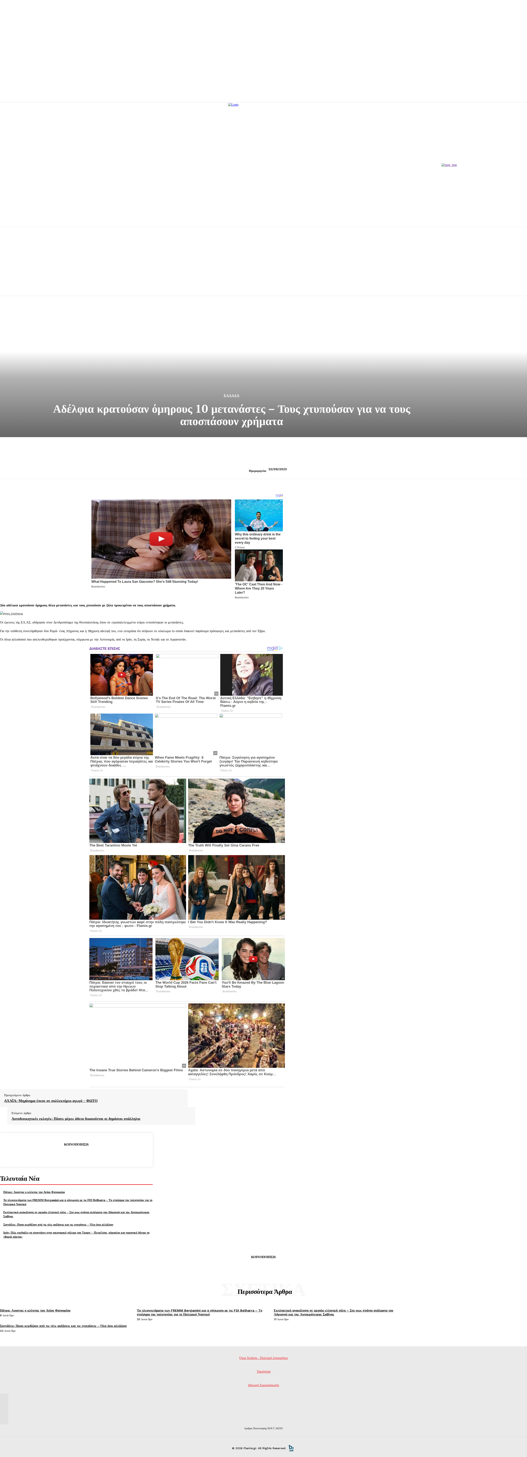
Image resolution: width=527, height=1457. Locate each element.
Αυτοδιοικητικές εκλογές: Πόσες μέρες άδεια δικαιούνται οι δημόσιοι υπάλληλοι (76, 1118)
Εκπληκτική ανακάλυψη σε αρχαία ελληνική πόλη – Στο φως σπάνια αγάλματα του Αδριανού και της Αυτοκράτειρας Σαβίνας (333, 1312)
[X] (61, 1155)
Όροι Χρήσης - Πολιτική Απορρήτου (263, 1358)
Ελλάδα (231, 395)
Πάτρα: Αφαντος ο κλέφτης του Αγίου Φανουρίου (34, 1192)
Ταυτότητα (263, 1371)
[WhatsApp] (91, 1155)
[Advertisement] (263, 266)
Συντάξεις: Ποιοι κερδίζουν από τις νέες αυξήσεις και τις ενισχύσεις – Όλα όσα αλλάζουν (58, 1224)
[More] (106, 1155)
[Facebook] (46, 1155)
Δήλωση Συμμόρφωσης (263, 1385)
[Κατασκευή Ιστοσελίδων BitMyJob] (291, 1448)
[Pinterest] (76, 1155)
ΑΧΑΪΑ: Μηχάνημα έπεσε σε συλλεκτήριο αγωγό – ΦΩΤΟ (51, 1100)
